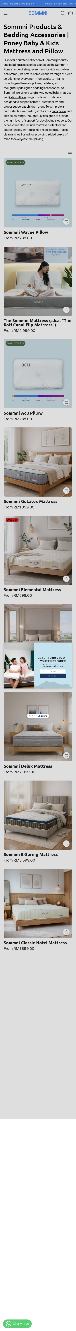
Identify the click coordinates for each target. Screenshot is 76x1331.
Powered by (33, 716)
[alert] (38, 665)
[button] (53, 676)
